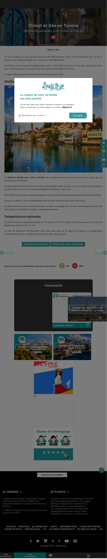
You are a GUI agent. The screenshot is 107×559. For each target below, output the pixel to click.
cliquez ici (67, 107)
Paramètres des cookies (33, 115)
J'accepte (78, 115)
